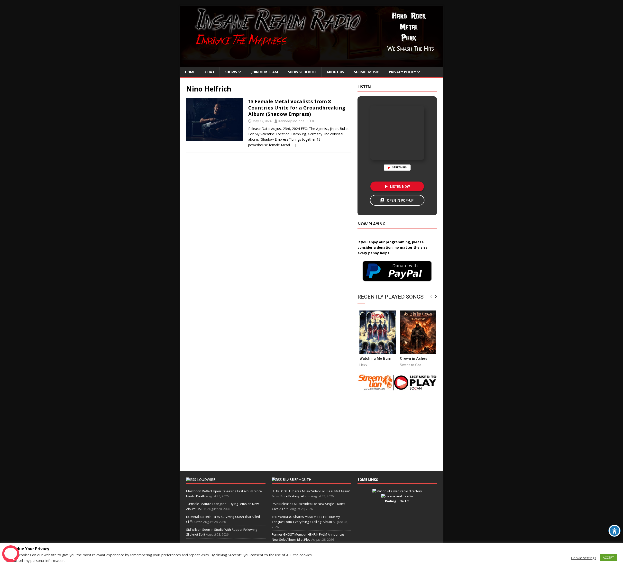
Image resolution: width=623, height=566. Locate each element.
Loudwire (206, 479)
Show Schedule (302, 72)
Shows (231, 72)
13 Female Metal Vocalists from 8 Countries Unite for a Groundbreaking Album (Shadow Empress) (296, 107)
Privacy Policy (402, 72)
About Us (335, 72)
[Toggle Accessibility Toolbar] (614, 531)
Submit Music (366, 72)
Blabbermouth (297, 479)
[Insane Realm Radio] (311, 64)
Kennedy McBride (291, 121)
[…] (293, 145)
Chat (210, 72)
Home (190, 72)
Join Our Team (264, 72)
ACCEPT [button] (608, 557)
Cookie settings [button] (583, 558)
